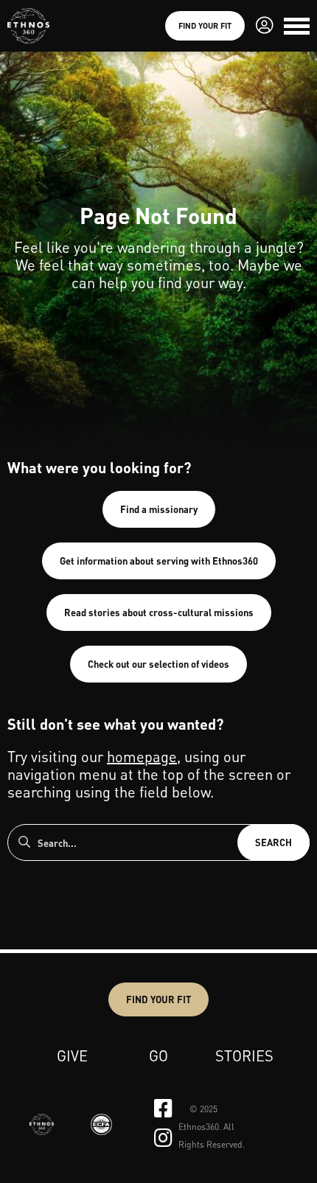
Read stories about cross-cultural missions (159, 612)
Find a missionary (159, 509)
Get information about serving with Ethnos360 (159, 560)
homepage (142, 756)
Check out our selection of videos (158, 663)
